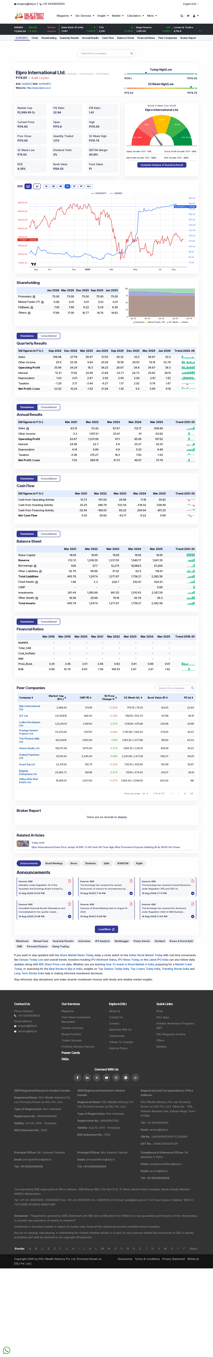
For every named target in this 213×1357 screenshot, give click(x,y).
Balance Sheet (125, 37)
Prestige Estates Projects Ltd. (28, 732)
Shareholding (48, 37)
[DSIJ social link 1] (78, 1078)
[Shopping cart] (188, 15)
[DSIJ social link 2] (87, 1078)
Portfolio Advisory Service (78, 1046)
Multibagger (122, 941)
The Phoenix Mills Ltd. (29, 740)
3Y (74, 186)
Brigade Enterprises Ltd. (28, 772)
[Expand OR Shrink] (27, 428)
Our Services (83, 15)
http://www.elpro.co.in (39, 87)
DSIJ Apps (162, 1017)
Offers (160, 1040)
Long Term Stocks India (29, 973)
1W (53, 186)
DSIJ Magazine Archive (170, 1034)
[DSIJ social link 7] (135, 1078)
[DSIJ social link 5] (116, 1078)
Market (116, 15)
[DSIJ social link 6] (126, 1078)
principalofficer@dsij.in (37, 1159)
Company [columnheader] (25, 697)
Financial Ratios (146, 37)
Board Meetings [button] (54, 863)
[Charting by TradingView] (34, 263)
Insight (102, 15)
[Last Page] (191, 793)
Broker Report (188, 37)
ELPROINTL (22, 37)
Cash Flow (108, 37)
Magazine (63, 15)
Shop (159, 1011)
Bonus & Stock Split (181, 941)
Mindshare (22, 941)
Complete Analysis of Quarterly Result (162, 165)
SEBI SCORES (30, 1204)
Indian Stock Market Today (145, 955)
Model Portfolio (71, 1034)
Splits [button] (106, 863)
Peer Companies (167, 37)
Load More (105, 929)
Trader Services (72, 1040)
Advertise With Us (120, 1029)
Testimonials (117, 1036)
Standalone (27, 335)
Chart (35, 37)
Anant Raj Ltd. (27, 764)
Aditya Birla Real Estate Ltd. (28, 780)
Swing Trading (60, 946)
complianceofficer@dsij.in (165, 1164)
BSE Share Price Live (52, 964)
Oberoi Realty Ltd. (29, 748)
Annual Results (90, 37)
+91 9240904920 (29, 1015)
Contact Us (116, 1017)
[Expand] (34, 296)
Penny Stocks (142, 941)
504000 (26, 83)
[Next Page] (185, 793)
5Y (81, 186)
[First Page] (171, 793)
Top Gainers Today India (113, 968)
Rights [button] (139, 863)
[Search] (182, 16)
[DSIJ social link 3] (97, 1078)
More (150, 15)
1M (60, 186)
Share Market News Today (76, 955)
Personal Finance (37, 946)
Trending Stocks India (175, 968)
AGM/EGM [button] (122, 863)
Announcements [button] (29, 863)
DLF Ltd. (23, 715)
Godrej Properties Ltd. (29, 756)
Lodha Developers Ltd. (29, 724)
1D (46, 186)
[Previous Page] (178, 793)
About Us (114, 1011)
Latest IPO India (158, 959)
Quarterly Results (69, 37)
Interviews (84, 941)
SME (19, 946)
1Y (67, 186)
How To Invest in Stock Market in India (130, 964)
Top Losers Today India (145, 968)
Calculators (134, 15)
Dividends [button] (90, 863)
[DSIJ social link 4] (106, 1078)
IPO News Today (128, 959)
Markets (161, 1046)
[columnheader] (56, 697)
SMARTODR (48, 1204)
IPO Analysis (102, 941)
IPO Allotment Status (104, 959)
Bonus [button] (74, 863)
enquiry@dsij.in (27, 1025)
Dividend (160, 941)
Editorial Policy (118, 1048)
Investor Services (72, 1028)
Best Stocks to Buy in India (65, 968)
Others (193, 1248)
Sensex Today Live (31, 959)
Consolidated (49, 335)
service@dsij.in (27, 1031)
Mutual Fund (40, 941)
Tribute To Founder (121, 1042)
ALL (89, 186)
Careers (114, 1023)
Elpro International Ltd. (29, 707)
